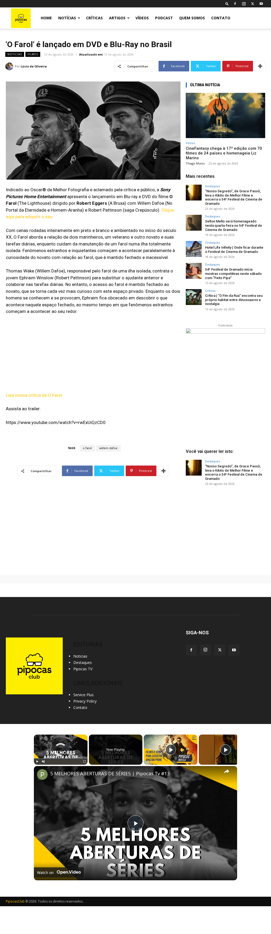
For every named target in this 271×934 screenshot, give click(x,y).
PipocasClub (15, 901)
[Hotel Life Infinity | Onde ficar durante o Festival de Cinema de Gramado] (194, 249)
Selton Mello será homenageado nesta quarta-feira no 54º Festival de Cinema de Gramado (233, 225)
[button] (227, 4)
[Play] (37, 761)
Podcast (164, 17)
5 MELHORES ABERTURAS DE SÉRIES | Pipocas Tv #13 (110, 773)
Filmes (33, 54)
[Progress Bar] (61, 758)
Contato (220, 17)
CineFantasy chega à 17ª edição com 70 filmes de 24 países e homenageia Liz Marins (224, 153)
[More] (260, 66)
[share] (226, 771)
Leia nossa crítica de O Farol (34, 395)
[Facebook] (235, 3)
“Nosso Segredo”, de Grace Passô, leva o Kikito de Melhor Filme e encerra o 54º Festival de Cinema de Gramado (233, 197)
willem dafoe (108, 448)
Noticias (14, 54)
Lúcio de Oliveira (34, 66)
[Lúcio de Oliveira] (10, 66)
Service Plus (83, 694)
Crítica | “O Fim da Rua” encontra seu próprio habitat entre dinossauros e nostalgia (234, 300)
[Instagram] (244, 3)
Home (46, 17)
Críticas (94, 17)
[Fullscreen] (84, 761)
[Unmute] (43, 761)
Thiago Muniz (195, 163)
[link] (42, 774)
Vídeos (142, 17)
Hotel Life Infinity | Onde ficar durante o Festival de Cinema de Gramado (234, 249)
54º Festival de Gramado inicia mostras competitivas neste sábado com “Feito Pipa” (233, 273)
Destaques (212, 186)
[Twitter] (252, 3)
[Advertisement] (225, 530)
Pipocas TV (82, 668)
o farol (87, 448)
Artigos (117, 17)
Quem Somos (192, 17)
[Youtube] (261, 3)
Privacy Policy (85, 701)
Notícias (67, 17)
